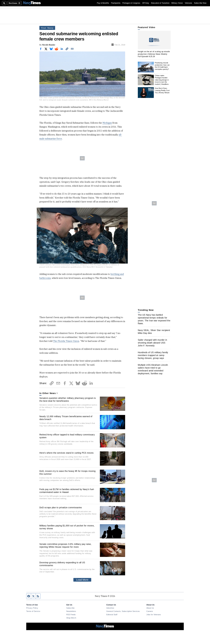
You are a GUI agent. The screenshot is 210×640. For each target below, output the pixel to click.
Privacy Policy (32, 608)
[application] (154, 40)
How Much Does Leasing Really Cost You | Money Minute (162, 90)
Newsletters (71, 611)
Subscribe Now (200, 3)
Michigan (107, 122)
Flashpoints (115, 3)
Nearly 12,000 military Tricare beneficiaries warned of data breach (65, 417)
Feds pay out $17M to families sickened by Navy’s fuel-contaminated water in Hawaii (66, 490)
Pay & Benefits (103, 3)
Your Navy (47, 28)
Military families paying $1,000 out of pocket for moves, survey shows (66, 527)
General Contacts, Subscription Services (123, 611)
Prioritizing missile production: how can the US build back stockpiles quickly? (162, 66)
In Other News (47, 393)
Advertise (110, 608)
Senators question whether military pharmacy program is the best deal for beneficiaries (67, 399)
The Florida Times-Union (66, 341)
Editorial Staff (111, 614)
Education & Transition (160, 3)
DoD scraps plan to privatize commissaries (60, 507)
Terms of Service (33, 611)
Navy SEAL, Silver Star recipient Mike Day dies (154, 331)
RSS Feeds (71, 614)
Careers (149, 611)
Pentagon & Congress (131, 3)
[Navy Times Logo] (32, 3)
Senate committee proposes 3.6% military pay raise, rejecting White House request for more (65, 545)
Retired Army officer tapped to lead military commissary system (67, 436)
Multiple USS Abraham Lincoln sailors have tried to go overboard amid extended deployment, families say (153, 369)
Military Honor (177, 3)
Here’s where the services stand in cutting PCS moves (66, 453)
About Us (150, 608)
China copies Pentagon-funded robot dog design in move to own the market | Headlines (162, 80)
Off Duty (145, 3)
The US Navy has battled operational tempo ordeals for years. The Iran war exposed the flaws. (154, 319)
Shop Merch (71, 618)
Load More (82, 579)
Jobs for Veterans (153, 614)
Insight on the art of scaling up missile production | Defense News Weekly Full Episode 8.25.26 (154, 54)
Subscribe (70, 608)
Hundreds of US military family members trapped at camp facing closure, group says (153, 355)
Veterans (188, 3)
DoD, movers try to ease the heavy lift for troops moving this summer (67, 472)
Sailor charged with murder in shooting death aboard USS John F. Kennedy (152, 343)
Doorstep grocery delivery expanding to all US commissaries (62, 564)
